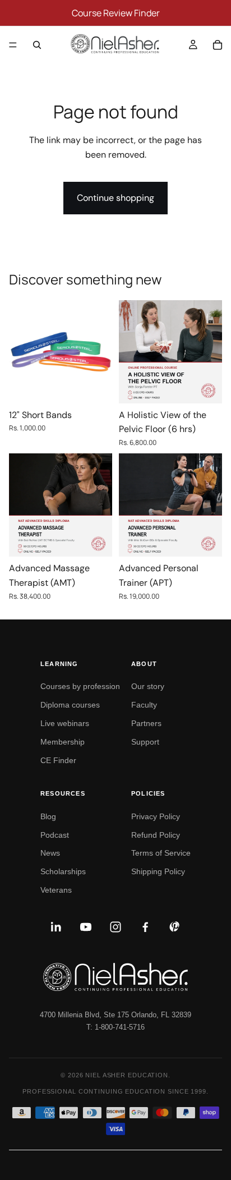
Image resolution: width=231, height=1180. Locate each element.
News (50, 852)
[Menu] (13, 45)
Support (145, 741)
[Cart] (217, 45)
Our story (147, 686)
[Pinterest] (175, 927)
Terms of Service (161, 852)
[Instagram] (115, 927)
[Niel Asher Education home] (115, 976)
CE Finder (58, 760)
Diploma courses (70, 704)
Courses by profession (80, 686)
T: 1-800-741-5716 (115, 1027)
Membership (62, 741)
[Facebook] (145, 927)
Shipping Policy (158, 871)
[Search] (37, 45)
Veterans (56, 889)
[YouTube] (86, 927)
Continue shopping (115, 198)
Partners (146, 723)
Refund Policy (155, 834)
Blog (48, 816)
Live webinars (64, 723)
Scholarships (63, 871)
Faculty (144, 704)
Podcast (54, 834)
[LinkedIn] (56, 927)
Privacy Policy (155, 816)
